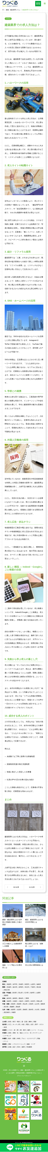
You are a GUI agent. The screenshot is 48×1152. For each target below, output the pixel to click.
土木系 (4, 1021)
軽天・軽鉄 (16, 1021)
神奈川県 (7, 990)
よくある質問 (10, 1073)
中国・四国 (5, 1004)
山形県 (33, 984)
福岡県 (13, 1009)
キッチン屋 (16, 1024)
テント (6, 1041)
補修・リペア (31, 1044)
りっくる (19, 1142)
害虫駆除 (29, 1047)
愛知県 (21, 998)
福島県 (39, 984)
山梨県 (38, 993)
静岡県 (15, 998)
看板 (38, 1038)
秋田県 (27, 984)
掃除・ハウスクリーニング (16, 1044)
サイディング (37, 1033)
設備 (9, 1047)
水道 (23, 1024)
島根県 (19, 1004)
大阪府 (21, 1001)
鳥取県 (13, 1004)
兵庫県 (27, 1001)
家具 (5, 1027)
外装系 (4, 1033)
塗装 (9, 1033)
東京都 (39, 987)
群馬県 (21, 987)
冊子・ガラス (39, 1024)
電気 (27, 1024)
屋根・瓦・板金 (18, 1033)
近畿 (3, 1001)
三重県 (27, 998)
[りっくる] (10, 3)
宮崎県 (43, 1009)
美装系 (4, 1044)
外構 (18, 1038)
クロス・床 (11, 1030)
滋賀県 (9, 1001)
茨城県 (9, 987)
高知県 (18, 1007)
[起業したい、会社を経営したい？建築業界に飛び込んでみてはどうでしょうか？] (14, 887)
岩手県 (15, 984)
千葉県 (33, 987)
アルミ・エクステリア (29, 1038)
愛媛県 (12, 1007)
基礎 (34, 1021)
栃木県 (15, 987)
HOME (5, 1070)
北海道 (4, 981)
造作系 (4, 1024)
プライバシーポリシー (24, 1076)
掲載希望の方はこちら (33, 1073)
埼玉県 (27, 987)
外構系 (4, 1038)
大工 (9, 1024)
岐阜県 (9, 998)
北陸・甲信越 (6, 993)
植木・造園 (11, 1038)
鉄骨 (9, 1021)
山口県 (37, 1004)
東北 (3, 984)
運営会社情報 (20, 1073)
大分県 (37, 1009)
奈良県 (33, 1001)
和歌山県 (39, 1001)
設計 (14, 1047)
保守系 (4, 1047)
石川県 (26, 993)
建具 (28, 1030)
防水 (18, 1047)
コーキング (7, 1036)
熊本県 (31, 1009)
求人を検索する (14, 1070)
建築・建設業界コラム (27, 1070)
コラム (8, 18)
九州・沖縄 (5, 1009)
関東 (3, 987)
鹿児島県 (7, 1012)
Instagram (24, 1066)
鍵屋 (23, 1047)
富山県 (20, 993)
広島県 (31, 1004)
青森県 (9, 984)
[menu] (44, 3)
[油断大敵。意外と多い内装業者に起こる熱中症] (33, 887)
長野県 (6, 995)
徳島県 (43, 1004)
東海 (3, 998)
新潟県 (14, 993)
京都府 (15, 1001)
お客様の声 (39, 1070)
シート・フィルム (37, 1030)
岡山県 (25, 1004)
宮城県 (21, 984)
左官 (32, 1024)
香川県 (6, 1007)
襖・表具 (23, 1030)
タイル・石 (27, 1033)
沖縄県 (13, 1012)
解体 (30, 1021)
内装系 (4, 1030)
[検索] (39, 10)
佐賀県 (19, 1009)
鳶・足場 (24, 1021)
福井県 (32, 993)
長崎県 (25, 1009)
